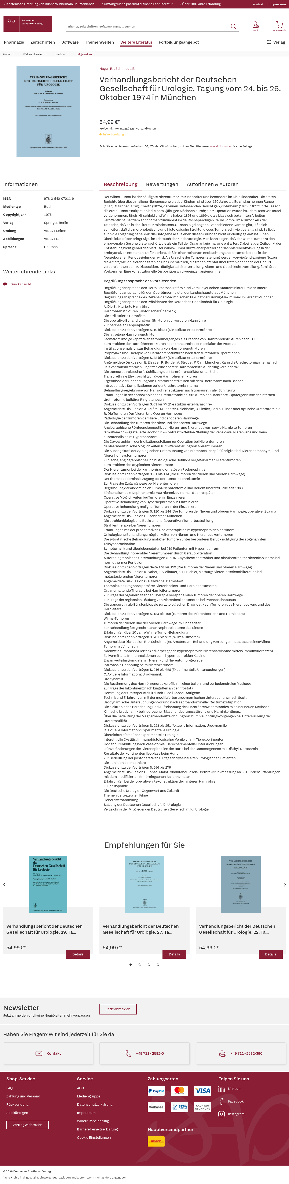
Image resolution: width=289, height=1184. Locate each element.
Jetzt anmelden (118, 1009)
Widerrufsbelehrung (93, 1121)
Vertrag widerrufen (27, 1125)
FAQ (9, 1088)
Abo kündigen (17, 1113)
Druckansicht (21, 284)
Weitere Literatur (33, 54)
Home (6, 54)
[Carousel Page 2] (139, 964)
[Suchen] (234, 26)
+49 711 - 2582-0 (150, 1053)
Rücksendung (17, 1104)
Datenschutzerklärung (95, 1104)
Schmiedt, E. (125, 68)
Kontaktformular (220, 146)
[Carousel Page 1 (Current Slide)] (130, 964)
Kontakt (257, 4)
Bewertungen (162, 184)
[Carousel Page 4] (158, 964)
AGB (80, 1088)
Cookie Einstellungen (94, 1137)
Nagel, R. (106, 68)
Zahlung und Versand (23, 1096)
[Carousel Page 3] (149, 964)
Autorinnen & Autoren (213, 184)
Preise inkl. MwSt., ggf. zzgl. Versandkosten (127, 128)
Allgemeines (84, 54)
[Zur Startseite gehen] (27, 24)
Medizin (60, 54)
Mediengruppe (88, 1096)
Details (78, 954)
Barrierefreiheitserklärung (97, 1129)
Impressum (278, 4)
